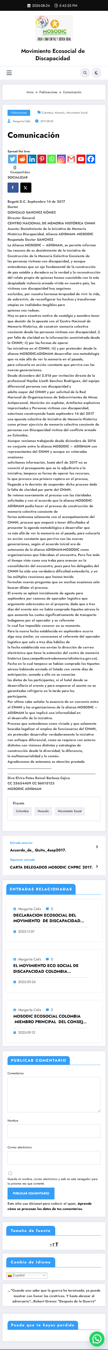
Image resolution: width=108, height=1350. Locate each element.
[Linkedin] (32, 159)
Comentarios (16, 1073)
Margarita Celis (29, 908)
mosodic (60, 113)
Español (18, 1275)
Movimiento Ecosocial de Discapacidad (53, 54)
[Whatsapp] (51, 159)
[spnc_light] (96, 73)
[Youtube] (81, 159)
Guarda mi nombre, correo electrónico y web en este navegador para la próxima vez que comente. (52, 1181)
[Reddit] (22, 159)
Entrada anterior (21, 843)
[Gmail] (71, 159)
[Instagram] (61, 159)
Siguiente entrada (22, 859)
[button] (96, 1338)
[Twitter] (12, 159)
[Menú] (9, 72)
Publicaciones (19, 113)
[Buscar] (85, 73)
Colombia (47, 113)
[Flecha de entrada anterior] (97, 847)
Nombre (13, 1120)
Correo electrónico (20, 1147)
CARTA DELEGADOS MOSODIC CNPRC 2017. (51, 867)
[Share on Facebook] (13, 188)
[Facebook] (90, 159)
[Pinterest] (41, 159)
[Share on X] (25, 188)
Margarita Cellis (21, 121)
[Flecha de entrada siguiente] (97, 866)
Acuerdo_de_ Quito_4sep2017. (38, 850)
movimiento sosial (77, 113)
